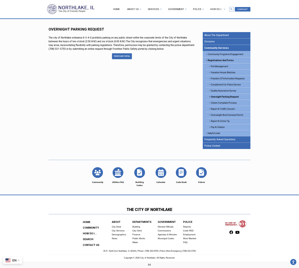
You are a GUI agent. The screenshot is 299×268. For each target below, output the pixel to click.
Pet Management (219, 66)
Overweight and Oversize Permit (227, 115)
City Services (118, 230)
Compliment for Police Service (226, 84)
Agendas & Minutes (167, 234)
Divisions (209, 41)
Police (197, 9)
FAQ (185, 242)
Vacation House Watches (223, 72)
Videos (201, 182)
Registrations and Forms (221, 60)
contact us (91, 244)
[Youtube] (237, 232)
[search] (231, 9)
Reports (187, 226)
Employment (189, 234)
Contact (242, 9)
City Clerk (137, 230)
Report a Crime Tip (220, 121)
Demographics (119, 234)
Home (116, 9)
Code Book (181, 182)
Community (97, 182)
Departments (142, 221)
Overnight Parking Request (225, 97)
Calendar (161, 182)
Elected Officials (165, 226)
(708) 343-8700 (151, 251)
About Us (133, 9)
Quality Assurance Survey (223, 90)
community (91, 227)
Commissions (164, 230)
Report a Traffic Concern (223, 109)
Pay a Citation (218, 127)
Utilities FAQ (118, 182)
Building (136, 226)
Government (176, 9)
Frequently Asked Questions (219, 139)
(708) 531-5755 (189, 251)
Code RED (188, 230)
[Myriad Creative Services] (149, 264)
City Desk (116, 226)
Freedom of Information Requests (228, 78)
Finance (136, 234)
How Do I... (216, 9)
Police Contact (212, 145)
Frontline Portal (122, 56)
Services (153, 9)
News (114, 238)
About (116, 221)
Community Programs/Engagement (225, 54)
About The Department (216, 35)
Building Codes (139, 184)
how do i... (90, 233)
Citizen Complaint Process (224, 103)
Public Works (138, 238)
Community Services (216, 47)
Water (135, 242)
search (88, 239)
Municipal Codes (166, 238)
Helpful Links (214, 133)
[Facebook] (231, 232)
